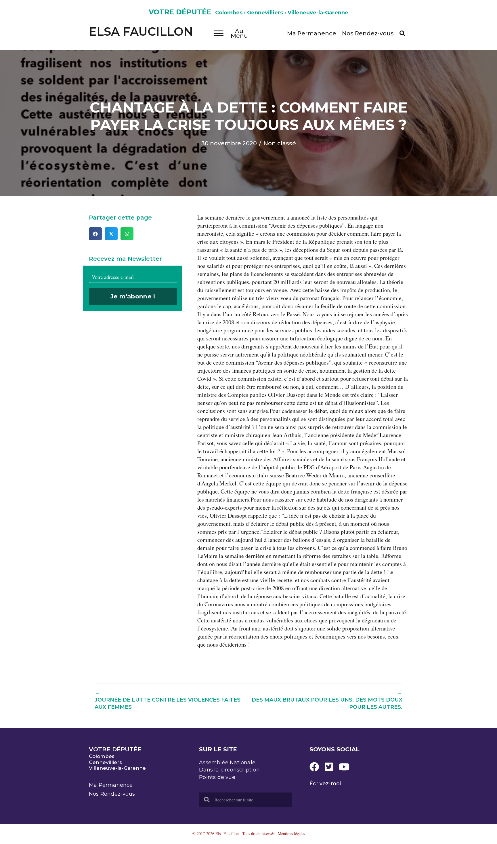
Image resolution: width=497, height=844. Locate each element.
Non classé (279, 143)
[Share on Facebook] (95, 233)
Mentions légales (291, 833)
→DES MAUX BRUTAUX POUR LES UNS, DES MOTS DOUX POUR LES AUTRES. (327, 699)
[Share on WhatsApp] (127, 233)
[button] (402, 33)
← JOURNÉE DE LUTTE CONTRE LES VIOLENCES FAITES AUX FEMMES (167, 699)
